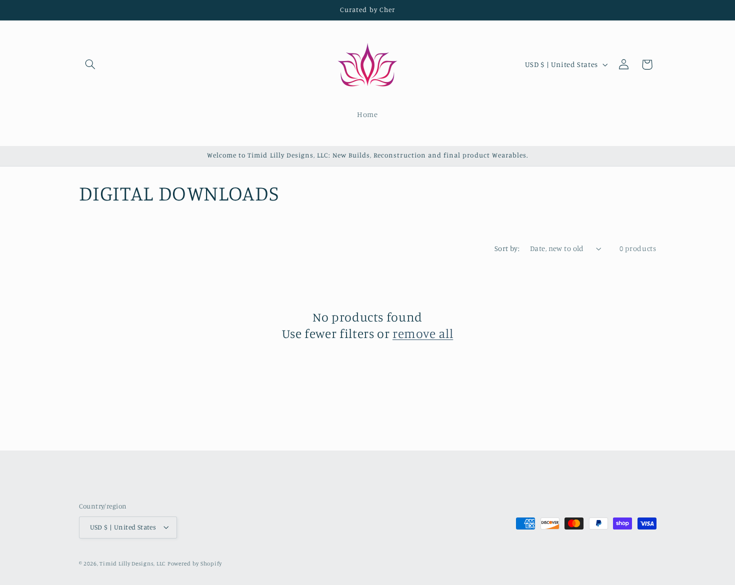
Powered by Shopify (195, 563)
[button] (90, 64)
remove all (422, 333)
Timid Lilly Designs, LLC (133, 563)
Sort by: (507, 248)
